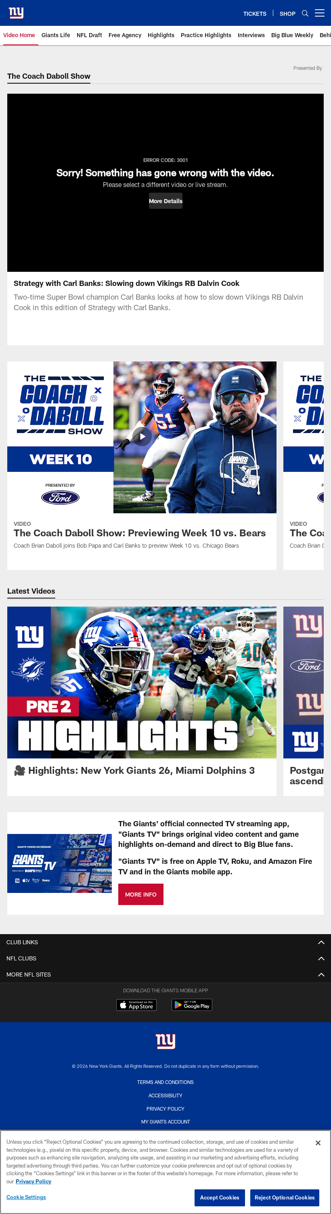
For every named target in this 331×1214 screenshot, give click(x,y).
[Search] (305, 13)
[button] (165, 201)
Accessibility (165, 1095)
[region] (165, 1172)
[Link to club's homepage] (16, 9)
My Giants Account (165, 1121)
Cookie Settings (26, 1197)
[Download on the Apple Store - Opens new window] (136, 1006)
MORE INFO (141, 894)
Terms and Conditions (165, 1082)
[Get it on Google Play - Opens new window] (192, 1009)
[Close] (318, 1143)
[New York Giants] (165, 1042)
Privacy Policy (165, 1108)
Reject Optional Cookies (285, 1197)
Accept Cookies (219, 1197)
